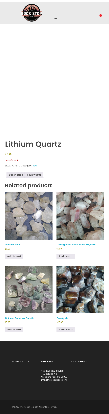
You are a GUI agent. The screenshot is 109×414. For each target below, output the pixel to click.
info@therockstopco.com (54, 379)
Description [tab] (16, 174)
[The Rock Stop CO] (31, 12)
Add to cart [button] (14, 256)
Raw (35, 165)
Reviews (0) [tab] (34, 174)
